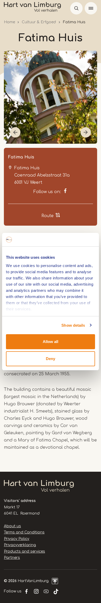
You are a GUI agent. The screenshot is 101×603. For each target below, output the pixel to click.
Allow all (50, 341)
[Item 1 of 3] (50, 97)
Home (9, 22)
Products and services (24, 551)
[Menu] (91, 8)
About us (12, 526)
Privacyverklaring (20, 545)
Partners (12, 558)
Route (47, 215)
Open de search (76, 8)
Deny (50, 358)
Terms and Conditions (24, 532)
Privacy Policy (16, 539)
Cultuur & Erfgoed (39, 22)
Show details (73, 325)
